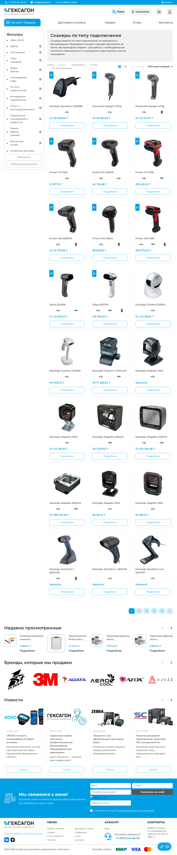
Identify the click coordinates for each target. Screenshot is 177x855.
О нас (137, 22)
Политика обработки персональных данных (23, 833)
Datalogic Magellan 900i (106, 503)
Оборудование (78, 65)
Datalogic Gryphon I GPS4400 (109, 370)
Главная (50, 65)
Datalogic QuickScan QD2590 (66, 106)
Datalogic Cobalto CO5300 (150, 304)
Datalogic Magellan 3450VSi (151, 437)
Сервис (110, 22)
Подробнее (67, 125)
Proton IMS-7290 (145, 238)
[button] (162, 627)
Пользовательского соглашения (135, 810)
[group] (23, 643)
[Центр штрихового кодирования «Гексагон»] (19, 11)
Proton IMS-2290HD (60, 238)
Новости (13, 699)
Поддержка (81, 832)
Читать (24, 769)
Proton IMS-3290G (102, 238)
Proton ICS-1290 (58, 172)
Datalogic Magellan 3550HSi (65, 503)
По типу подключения (62, 68)
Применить (24, 157)
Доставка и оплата (71, 22)
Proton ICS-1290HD (103, 172)
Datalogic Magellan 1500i (63, 437)
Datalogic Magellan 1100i (149, 370)
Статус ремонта (55, 836)
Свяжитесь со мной (152, 792)
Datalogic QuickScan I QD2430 (109, 569)
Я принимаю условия (124, 810)
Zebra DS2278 (100, 304)
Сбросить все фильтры (24, 164)
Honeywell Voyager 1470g (106, 106)
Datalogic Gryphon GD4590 (65, 370)
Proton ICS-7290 (144, 172)
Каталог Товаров (55, 828)
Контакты (166, 22)
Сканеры (94, 65)
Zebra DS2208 (57, 304)
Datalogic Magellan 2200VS (107, 437)
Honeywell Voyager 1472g (149, 106)
